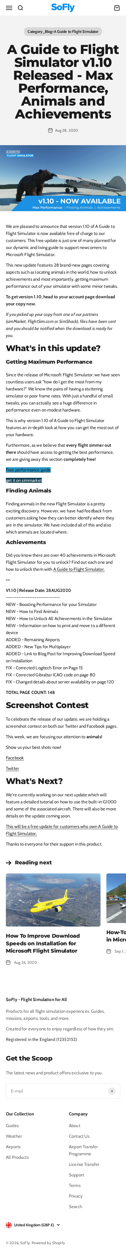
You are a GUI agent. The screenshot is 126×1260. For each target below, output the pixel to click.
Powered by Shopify (48, 1242)
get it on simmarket (24, 480)
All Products (17, 1157)
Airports (13, 1146)
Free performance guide (28, 469)
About (74, 1125)
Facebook (15, 758)
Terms (75, 1185)
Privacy (76, 1196)
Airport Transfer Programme (83, 1150)
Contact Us (79, 1136)
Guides (12, 1125)
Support (76, 1175)
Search (75, 1206)
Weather (14, 1136)
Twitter (12, 768)
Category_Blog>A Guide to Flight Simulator (63, 31)
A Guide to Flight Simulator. (79, 569)
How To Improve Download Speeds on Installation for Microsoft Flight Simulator (43, 943)
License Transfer (84, 1164)
